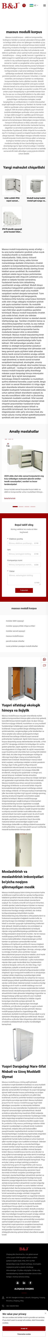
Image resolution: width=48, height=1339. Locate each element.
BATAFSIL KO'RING (12, 185)
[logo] (11, 5)
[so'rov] (44, 665)
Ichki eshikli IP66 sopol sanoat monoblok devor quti (12, 199)
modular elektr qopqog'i (15, 621)
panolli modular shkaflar (15, 641)
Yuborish (24, 590)
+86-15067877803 (12, 1306)
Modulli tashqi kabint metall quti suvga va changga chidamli (36, 199)
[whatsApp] (44, 659)
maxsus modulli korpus (15, 636)
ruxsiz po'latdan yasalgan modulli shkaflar (22, 646)
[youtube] (18, 1283)
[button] (15, 506)
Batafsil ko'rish (9, 498)
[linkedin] (24, 1283)
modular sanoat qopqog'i (15, 631)
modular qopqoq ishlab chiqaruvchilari (20, 626)
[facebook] (30, 1283)
